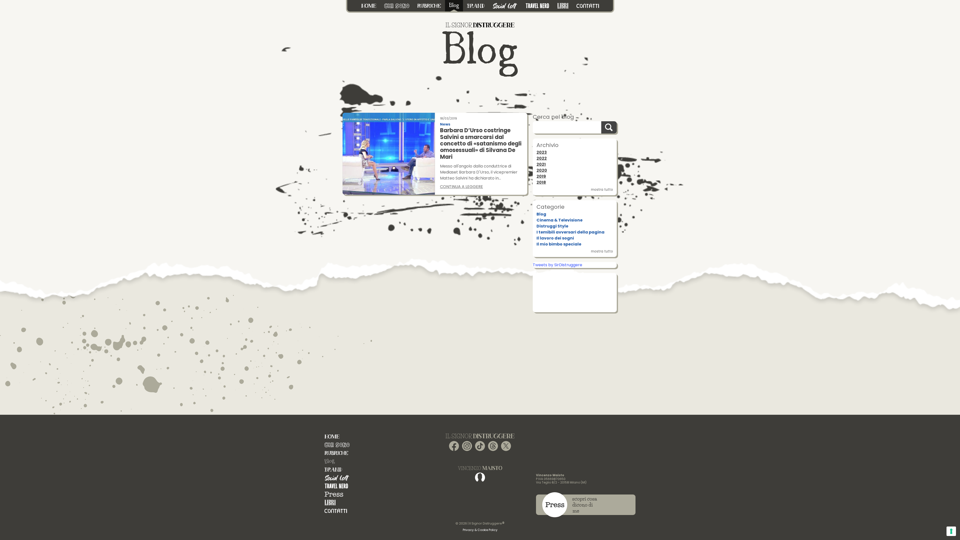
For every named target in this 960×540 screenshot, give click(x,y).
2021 (541, 164)
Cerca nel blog (553, 117)
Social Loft (337, 478)
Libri (330, 503)
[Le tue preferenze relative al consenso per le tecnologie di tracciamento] (951, 531)
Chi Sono (337, 445)
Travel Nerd (336, 486)
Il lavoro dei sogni (555, 238)
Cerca (609, 127)
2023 (541, 152)
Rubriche (336, 453)
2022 (541, 158)
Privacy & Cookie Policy (480, 530)
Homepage (332, 437)
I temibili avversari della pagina (570, 232)
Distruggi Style (552, 226)
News (445, 124)
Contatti (335, 511)
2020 (541, 170)
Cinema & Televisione (559, 220)
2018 (541, 182)
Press (333, 494)
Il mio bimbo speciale (558, 244)
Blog (541, 214)
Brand (333, 469)
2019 (541, 176)
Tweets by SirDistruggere (557, 265)
